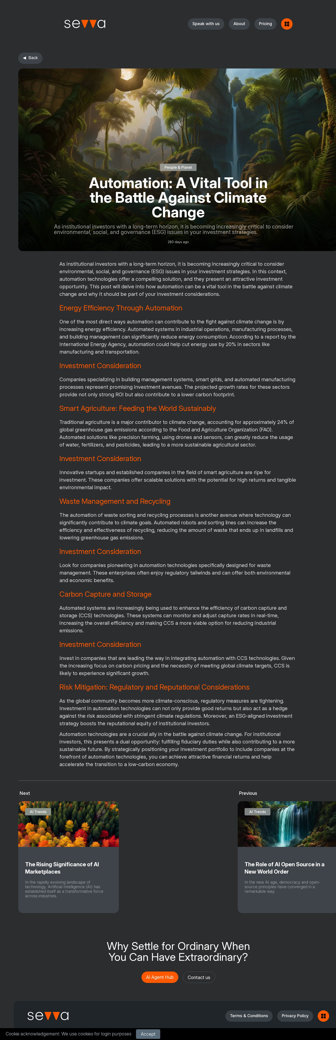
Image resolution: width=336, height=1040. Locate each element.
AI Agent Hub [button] (160, 977)
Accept (148, 1034)
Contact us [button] (199, 977)
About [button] (239, 23)
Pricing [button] (265, 23)
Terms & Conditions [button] (249, 1015)
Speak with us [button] (206, 23)
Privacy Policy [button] (295, 1015)
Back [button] (33, 57)
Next (24, 793)
